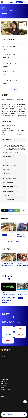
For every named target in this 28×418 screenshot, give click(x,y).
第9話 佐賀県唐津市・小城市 (9, 178)
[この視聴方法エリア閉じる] (24, 414)
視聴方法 (18, 2)
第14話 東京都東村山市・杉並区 (10, 199)
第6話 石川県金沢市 (7, 174)
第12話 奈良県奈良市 (8, 191)
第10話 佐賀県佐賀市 (8, 182)
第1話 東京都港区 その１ (9, 139)
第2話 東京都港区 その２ (9, 156)
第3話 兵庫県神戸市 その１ (9, 161)
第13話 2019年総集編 (8, 195)
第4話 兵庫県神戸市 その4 (9, 165)
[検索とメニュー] (25, 2)
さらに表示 (14, 89)
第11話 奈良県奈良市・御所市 (10, 186)
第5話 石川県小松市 (7, 169)
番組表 (11, 2)
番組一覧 (10, 241)
